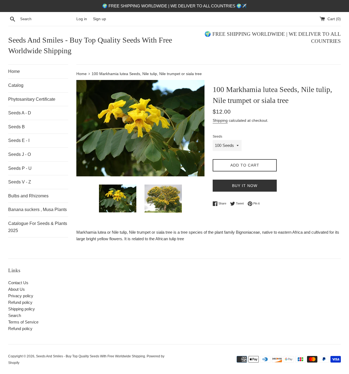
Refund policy (20, 302)
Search (14, 315)
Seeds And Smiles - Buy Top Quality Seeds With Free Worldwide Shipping (90, 45)
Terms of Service (23, 322)
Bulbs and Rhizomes (28, 196)
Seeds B (16, 126)
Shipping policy (21, 309)
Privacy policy (20, 295)
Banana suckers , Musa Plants (37, 209)
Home (14, 71)
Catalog (15, 85)
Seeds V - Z (19, 182)
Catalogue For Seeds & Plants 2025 (37, 227)
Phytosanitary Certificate (31, 99)
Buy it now (244, 185)
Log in (81, 19)
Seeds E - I (18, 140)
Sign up (99, 19)
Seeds (217, 136)
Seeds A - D (19, 113)
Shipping (220, 120)
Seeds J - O (19, 154)
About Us (16, 289)
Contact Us (18, 282)
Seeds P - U (20, 168)
